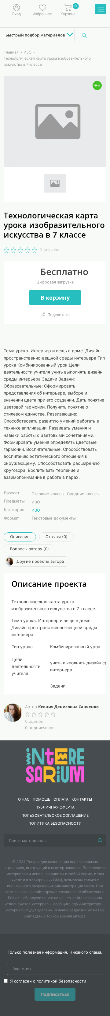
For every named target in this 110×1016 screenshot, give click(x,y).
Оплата (60, 799)
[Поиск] (84, 35)
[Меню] (100, 9)
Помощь (41, 799)
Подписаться (55, 994)
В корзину (55, 297)
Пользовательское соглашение (55, 815)
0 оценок (34, 721)
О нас (24, 799)
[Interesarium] (55, 765)
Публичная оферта (55, 807)
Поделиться (58, 314)
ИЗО (35, 510)
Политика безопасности (55, 823)
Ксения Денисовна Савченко (68, 706)
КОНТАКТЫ (82, 799)
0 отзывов (49, 249)
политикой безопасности (61, 981)
